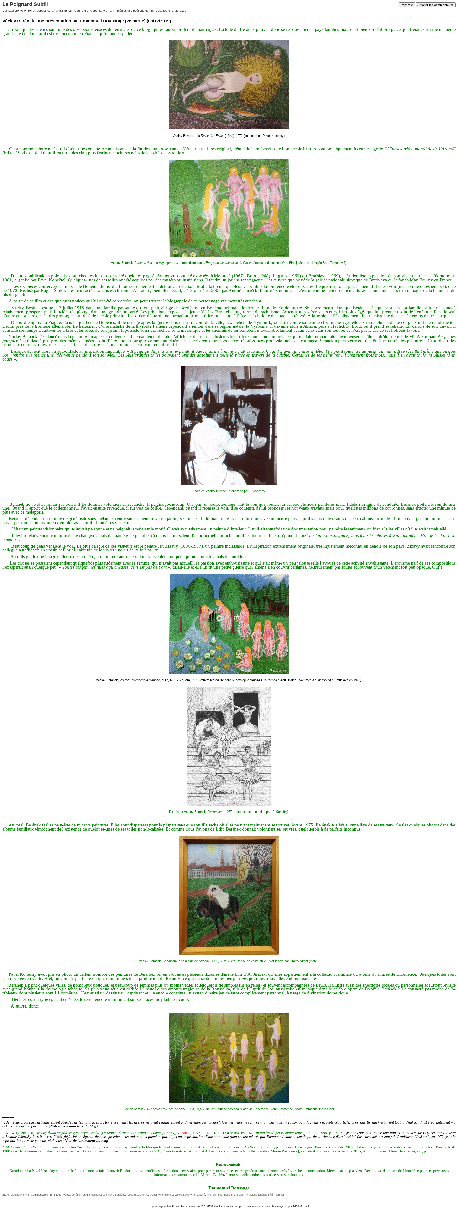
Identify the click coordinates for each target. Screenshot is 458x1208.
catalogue (305, 1147)
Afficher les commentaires (435, 5)
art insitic (238, 1194)
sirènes (42, 29)
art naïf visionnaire (160, 1194)
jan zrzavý (199, 1194)
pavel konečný (116, 1194)
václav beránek (72, 1194)
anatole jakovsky (182, 1194)
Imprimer (407, 5)
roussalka (132, 1194)
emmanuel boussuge (95, 1194)
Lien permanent (20, 1194)
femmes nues (214, 1194)
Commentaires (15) (42, 1194)
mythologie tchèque (256, 1194)
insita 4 (228, 1194)
